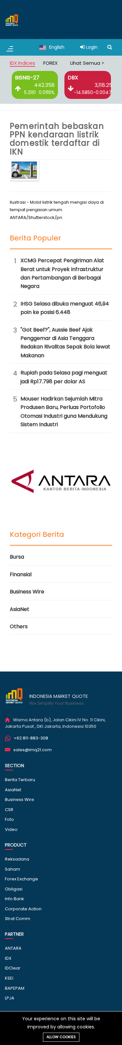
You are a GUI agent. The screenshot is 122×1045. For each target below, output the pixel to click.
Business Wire (27, 591)
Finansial (21, 574)
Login (91, 47)
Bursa (17, 557)
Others (19, 626)
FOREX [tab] (50, 63)
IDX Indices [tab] (22, 63)
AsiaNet (19, 609)
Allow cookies (61, 1036)
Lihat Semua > (87, 63)
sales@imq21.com (32, 750)
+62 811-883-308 (31, 738)
